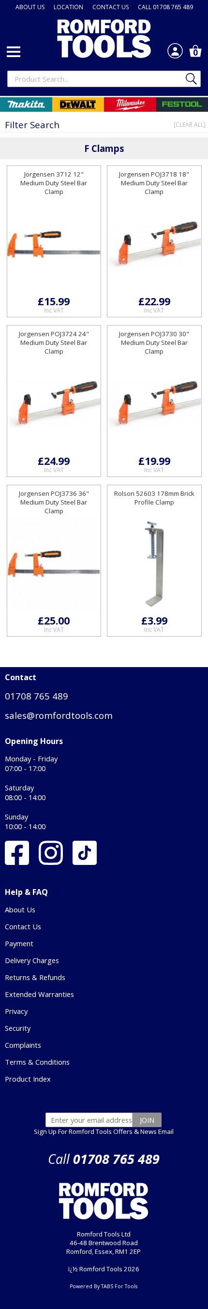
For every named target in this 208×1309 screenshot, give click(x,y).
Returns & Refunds (35, 977)
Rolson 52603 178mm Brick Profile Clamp (154, 497)
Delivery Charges (32, 960)
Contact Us (23, 926)
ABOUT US (30, 7)
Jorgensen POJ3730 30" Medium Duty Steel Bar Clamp (154, 342)
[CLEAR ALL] (190, 124)
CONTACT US (110, 7)
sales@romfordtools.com (59, 715)
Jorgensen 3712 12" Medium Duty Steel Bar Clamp (53, 183)
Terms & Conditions (37, 1062)
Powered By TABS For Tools (103, 1286)
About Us (20, 909)
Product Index (28, 1079)
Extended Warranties (39, 994)
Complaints (23, 1045)
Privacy (16, 1011)
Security (17, 1028)
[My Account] (175, 51)
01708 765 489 (36, 696)
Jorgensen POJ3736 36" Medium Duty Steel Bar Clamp (54, 502)
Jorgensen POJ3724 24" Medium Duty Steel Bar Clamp (54, 342)
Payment (19, 943)
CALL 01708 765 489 (165, 7)
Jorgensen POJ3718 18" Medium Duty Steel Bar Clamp (154, 183)
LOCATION (68, 7)
